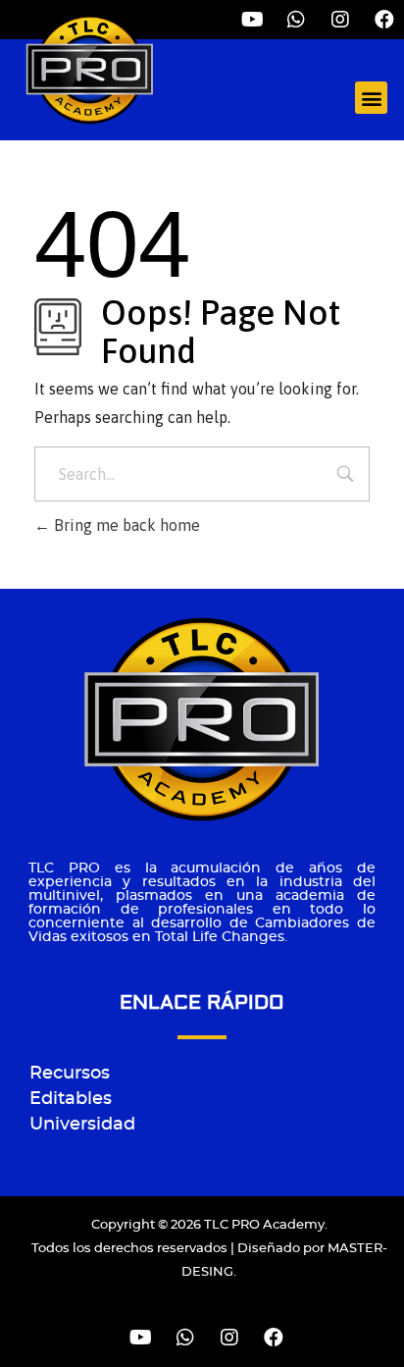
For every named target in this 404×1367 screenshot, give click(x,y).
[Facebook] (384, 19)
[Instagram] (340, 19)
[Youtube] (141, 1337)
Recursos (69, 1073)
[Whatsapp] (185, 1337)
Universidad (82, 1124)
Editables (70, 1099)
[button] (371, 97)
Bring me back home (125, 525)
